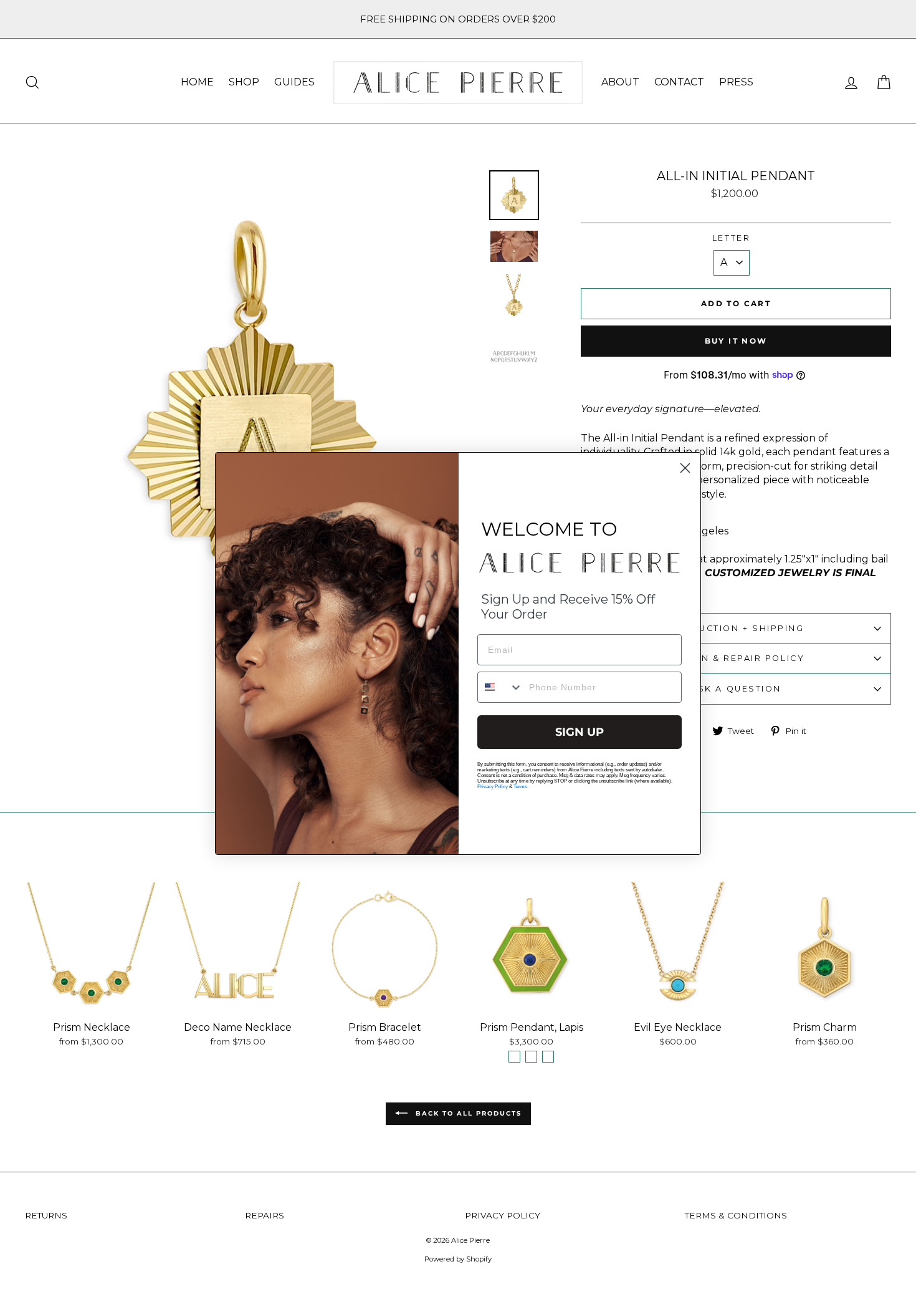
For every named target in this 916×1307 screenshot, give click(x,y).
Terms (520, 786)
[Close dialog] (685, 468)
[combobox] (500, 687)
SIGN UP (579, 732)
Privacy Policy (492, 786)
